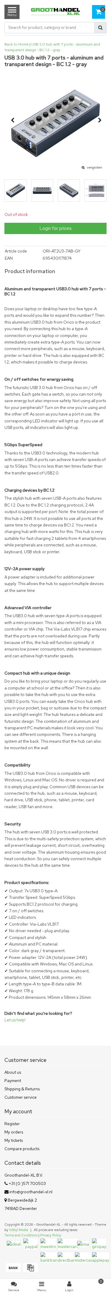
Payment (12, 1080)
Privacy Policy (50, 1235)
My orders (13, 1132)
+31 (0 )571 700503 (27, 1183)
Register (12, 1123)
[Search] (100, 27)
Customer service (20, 1097)
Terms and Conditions (21, 1235)
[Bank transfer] (13, 1270)
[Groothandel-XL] (55, 12)
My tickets (13, 1140)
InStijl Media (18, 1230)
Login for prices (55, 228)
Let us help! (14, 1020)
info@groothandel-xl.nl (30, 1191)
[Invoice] (30, 1270)
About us (12, 1072)
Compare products (21, 1148)
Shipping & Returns (22, 1089)
